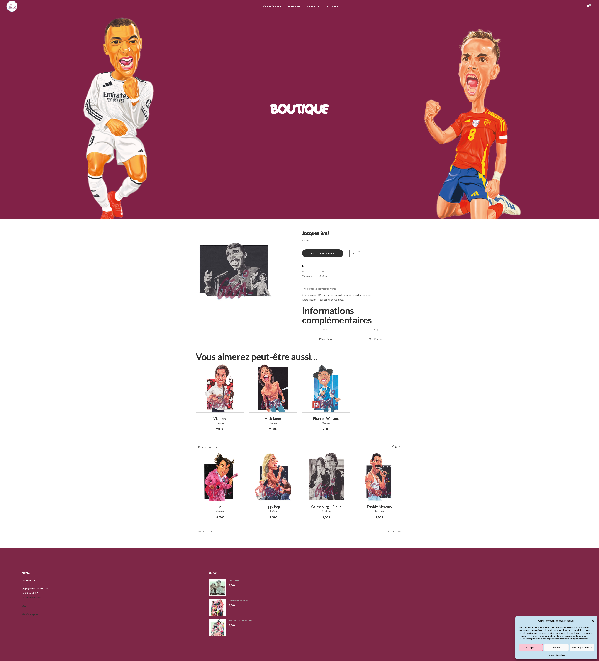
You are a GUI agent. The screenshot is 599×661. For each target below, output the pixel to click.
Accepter (530, 647)
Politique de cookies (556, 655)
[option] (219, 486)
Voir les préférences (582, 647)
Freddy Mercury (379, 507)
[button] (592, 620)
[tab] (351, 289)
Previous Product (210, 532)
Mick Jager (272, 418)
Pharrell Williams (326, 418)
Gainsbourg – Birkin (326, 507)
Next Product (391, 532)
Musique (323, 276)
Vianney (219, 418)
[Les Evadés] (218, 587)
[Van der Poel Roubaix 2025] (218, 627)
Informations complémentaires (319, 289)
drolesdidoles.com (31, 597)
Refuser (556, 647)
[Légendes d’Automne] (218, 607)
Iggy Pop (273, 507)
